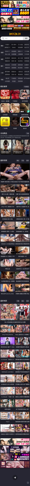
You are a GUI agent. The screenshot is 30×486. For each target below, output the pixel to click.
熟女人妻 (7, 54)
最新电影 (3, 301)
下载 (27, 133)
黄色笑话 (20, 74)
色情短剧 (20, 81)
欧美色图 (20, 65)
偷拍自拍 (14, 58)
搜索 (26, 38)
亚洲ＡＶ (7, 51)
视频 (2, 52)
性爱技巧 (26, 74)
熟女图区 (20, 67)
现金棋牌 (20, 47)
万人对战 (20, 44)
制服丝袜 (7, 61)
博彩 (2, 46)
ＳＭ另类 (26, 54)
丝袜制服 (14, 54)
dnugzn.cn (15, 34)
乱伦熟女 (20, 61)
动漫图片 (26, 65)
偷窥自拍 (7, 65)
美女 (18, 160)
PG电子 (7, 44)
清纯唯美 (14, 67)
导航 (2, 79)
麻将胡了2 (7, 47)
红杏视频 (7, 81)
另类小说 (14, 74)
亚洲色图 (14, 65)
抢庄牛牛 (26, 47)
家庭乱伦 (14, 71)
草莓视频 (20, 78)
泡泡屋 (14, 81)
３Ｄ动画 (26, 51)
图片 (2, 66)
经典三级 (14, 61)
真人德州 (14, 44)
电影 (2, 59)
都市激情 (7, 71)
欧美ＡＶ (20, 51)
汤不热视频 (27, 78)
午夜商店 (14, 78)
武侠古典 (26, 71)
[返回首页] (28, 482)
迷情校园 (7, 74)
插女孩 (7, 78)
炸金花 (14, 47)
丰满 (18, 301)
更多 (27, 160)
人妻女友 (20, 71)
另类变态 (26, 61)
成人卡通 (20, 58)
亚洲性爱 (7, 58)
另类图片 (26, 67)
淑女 (23, 301)
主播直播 (20, 54)
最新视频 (3, 160)
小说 (2, 73)
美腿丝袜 (7, 67)
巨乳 (23, 160)
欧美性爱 (26, 58)
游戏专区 (26, 44)
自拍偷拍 (14, 51)
